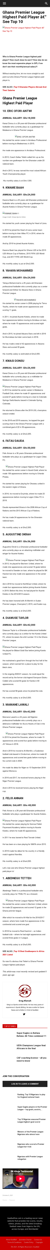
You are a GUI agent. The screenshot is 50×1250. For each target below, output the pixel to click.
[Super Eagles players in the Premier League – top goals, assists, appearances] (9, 1112)
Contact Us (38, 1239)
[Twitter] (25, 1014)
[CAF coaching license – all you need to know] (9, 1062)
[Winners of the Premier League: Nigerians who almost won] (9, 1136)
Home (5, 1200)
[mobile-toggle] (4, 3)
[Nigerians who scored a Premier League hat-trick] (9, 1149)
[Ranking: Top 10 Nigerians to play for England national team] (9, 1099)
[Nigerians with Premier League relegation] (9, 1161)
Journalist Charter (25, 1239)
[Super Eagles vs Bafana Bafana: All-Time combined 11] (9, 1038)
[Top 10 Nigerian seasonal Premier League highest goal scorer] (9, 1124)
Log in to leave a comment (25, 1083)
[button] (46, 3)
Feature (12, 1200)
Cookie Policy (28, 1242)
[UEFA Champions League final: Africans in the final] (9, 1050)
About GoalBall (11, 1239)
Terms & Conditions (14, 1242)
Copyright (39, 1242)
